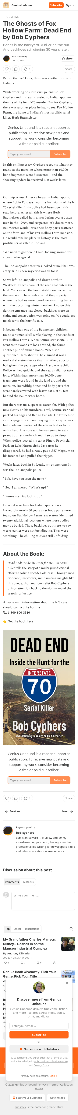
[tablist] (19, 882)
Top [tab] (7, 929)
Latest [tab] (17, 929)
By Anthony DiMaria (16, 953)
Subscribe (56, 5)
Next (65, 811)
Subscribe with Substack (41, 1049)
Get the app (57, 1097)
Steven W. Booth (22, 957)
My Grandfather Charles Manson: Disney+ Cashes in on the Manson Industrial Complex (29, 944)
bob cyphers (19, 56)
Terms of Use (59, 1057)
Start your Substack (29, 1097)
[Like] (7, 69)
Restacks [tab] (28, 882)
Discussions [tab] (32, 929)
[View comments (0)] (16, 69)
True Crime (11, 16)
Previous (14, 811)
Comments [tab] (12, 882)
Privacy (43, 1084)
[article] (39, 951)
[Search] (71, 929)
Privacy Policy (41, 1065)
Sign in (70, 5)
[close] (67, 983)
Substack (20, 1107)
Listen (69, 58)
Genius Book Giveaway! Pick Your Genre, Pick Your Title (29, 974)
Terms (54, 1084)
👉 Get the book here (18, 621)
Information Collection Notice (51, 1061)
